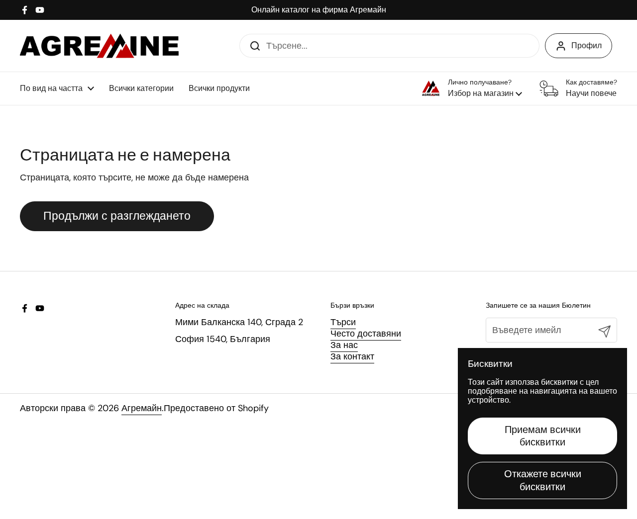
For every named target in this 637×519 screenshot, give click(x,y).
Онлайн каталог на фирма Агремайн (318, 10)
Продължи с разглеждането (117, 216)
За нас (344, 345)
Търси (343, 322)
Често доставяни (365, 334)
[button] (472, 88)
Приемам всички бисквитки (543, 435)
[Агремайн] (99, 46)
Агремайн (141, 408)
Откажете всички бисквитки (542, 480)
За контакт (352, 356)
